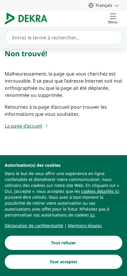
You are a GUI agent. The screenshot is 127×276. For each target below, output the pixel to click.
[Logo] (28, 19)
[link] (103, 5)
